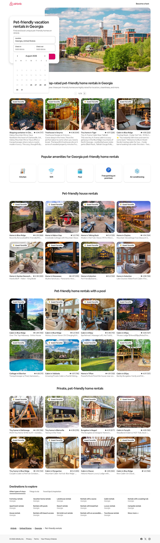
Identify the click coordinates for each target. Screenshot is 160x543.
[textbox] (23, 49)
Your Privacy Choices (49, 539)
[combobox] (34, 41)
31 (22, 90)
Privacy (29, 539)
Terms (36, 539)
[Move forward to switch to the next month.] (44, 56)
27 (36, 85)
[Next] (84, 93)
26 (31, 85)
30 (17, 90)
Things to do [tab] (34, 491)
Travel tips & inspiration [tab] (52, 491)
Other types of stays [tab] (17, 491)
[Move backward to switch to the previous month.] (17, 56)
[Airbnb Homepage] (15, 3)
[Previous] (76, 93)
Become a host (142, 3)
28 (40, 85)
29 (45, 85)
